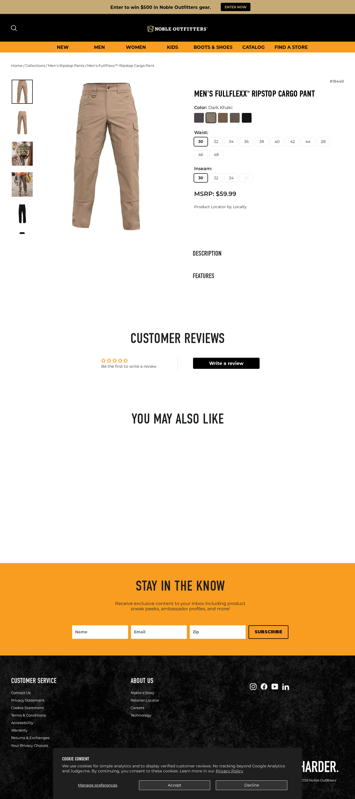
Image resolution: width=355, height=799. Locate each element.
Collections (35, 65)
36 (246, 141)
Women (136, 47)
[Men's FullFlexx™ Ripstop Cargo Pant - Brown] (38, 512)
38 (261, 141)
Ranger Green (235, 118)
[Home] (177, 29)
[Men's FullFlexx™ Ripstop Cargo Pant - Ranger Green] (47, 512)
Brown (223, 118)
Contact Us (21, 692)
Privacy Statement (27, 700)
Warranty (19, 730)
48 (216, 154)
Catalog (253, 47)
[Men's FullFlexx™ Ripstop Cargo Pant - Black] (57, 512)
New (63, 47)
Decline (251, 785)
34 (231, 141)
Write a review (226, 363)
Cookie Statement (27, 707)
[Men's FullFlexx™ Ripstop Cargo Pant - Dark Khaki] (29, 512)
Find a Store (291, 47)
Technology (141, 715)
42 (292, 141)
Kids (172, 47)
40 (277, 141)
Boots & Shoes (213, 47)
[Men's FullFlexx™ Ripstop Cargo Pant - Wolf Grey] (20, 512)
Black (247, 118)
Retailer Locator (145, 700)
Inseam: (203, 169)
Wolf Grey (199, 118)
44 (307, 141)
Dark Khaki (211, 118)
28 (323, 141)
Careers (137, 707)
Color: (213, 107)
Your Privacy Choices (29, 745)
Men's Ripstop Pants (66, 65)
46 (200, 154)
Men (99, 47)
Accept (174, 785)
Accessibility (22, 722)
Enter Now (236, 7)
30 (200, 141)
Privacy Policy (229, 770)
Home (16, 65)
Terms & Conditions (28, 715)
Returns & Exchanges (30, 737)
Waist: (201, 133)
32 (216, 141)
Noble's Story (142, 692)
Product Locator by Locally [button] (220, 206)
